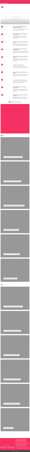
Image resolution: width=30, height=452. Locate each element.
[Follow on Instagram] (6, 445)
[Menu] (28, 1)
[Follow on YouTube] (9, 445)
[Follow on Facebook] (5, 445)
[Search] (27, 1)
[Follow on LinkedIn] (8, 445)
